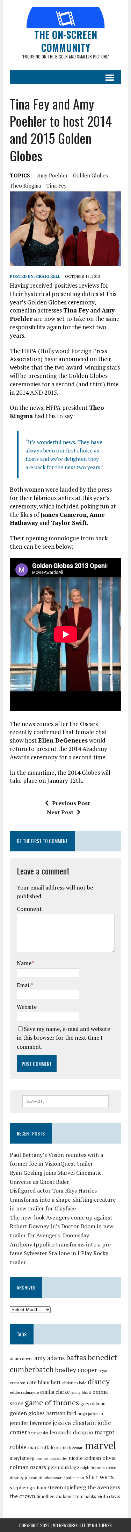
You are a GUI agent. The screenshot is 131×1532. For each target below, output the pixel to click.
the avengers (103, 1487)
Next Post (60, 812)
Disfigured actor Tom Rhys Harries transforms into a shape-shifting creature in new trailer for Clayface (63, 1199)
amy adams (49, 1358)
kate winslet (38, 1433)
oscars (38, 1467)
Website (27, 1007)
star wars (100, 1476)
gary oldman (92, 1404)
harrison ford (61, 1413)
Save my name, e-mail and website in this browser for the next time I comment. (63, 1037)
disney (99, 1381)
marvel (100, 1445)
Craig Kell (48, 276)
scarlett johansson (46, 1477)
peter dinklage (63, 1467)
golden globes (90, 175)
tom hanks (85, 1496)
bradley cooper (76, 1370)
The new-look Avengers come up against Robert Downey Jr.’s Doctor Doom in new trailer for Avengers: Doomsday (62, 1226)
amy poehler (52, 175)
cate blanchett (44, 1382)
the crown (22, 1496)
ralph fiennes (92, 1467)
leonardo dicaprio (71, 1432)
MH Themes (102, 1525)
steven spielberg (67, 1487)
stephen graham (28, 1487)
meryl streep (22, 1458)
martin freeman (69, 1447)
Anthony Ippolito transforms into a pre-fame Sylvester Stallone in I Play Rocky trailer (61, 1253)
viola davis (108, 1496)
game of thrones (52, 1402)
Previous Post (71, 803)
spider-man (74, 1477)
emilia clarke (55, 1392)
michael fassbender (51, 1458)
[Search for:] (65, 1100)
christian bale (74, 1382)
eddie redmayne (24, 1392)
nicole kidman (84, 1458)
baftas (76, 1357)
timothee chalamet (55, 1496)
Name (24, 963)
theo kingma (25, 185)
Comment (29, 909)
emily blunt (81, 1392)
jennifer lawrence (30, 1423)
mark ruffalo (41, 1447)
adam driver (21, 1359)
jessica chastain (74, 1423)
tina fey (56, 185)
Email (24, 985)
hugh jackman (90, 1413)
